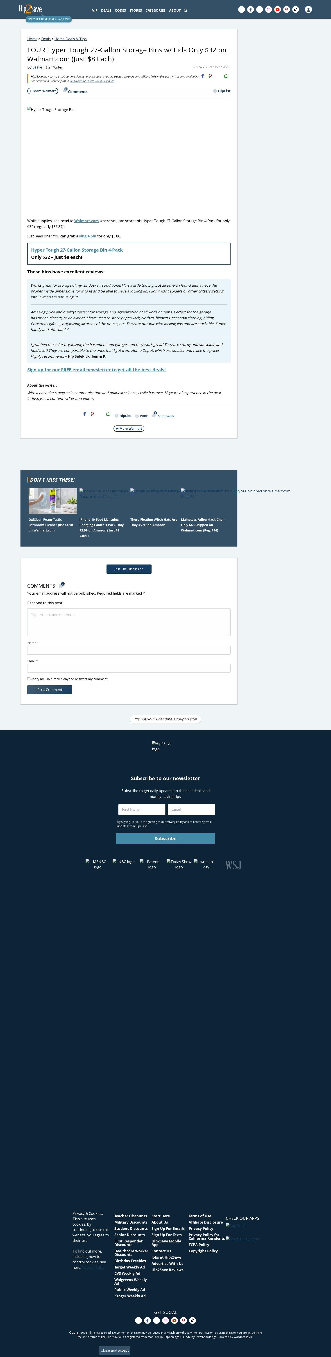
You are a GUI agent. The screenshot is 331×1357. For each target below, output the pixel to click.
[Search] (185, 10)
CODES (120, 10)
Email (32, 661)
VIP (94, 10)
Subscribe (166, 838)
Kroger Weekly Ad (130, 1296)
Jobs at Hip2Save (166, 1257)
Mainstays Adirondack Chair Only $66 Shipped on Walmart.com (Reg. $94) (203, 524)
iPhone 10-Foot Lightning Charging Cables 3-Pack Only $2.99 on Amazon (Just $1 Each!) (101, 527)
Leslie (37, 67)
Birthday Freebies (130, 1261)
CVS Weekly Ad (127, 1273)
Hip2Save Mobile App (166, 1242)
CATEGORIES (155, 10)
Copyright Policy (203, 1251)
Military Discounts (130, 1222)
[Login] (308, 9)
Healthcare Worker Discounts (131, 1252)
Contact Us (161, 1251)
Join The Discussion (129, 569)
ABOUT (175, 10)
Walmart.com (86, 220)
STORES (135, 10)
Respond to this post (44, 602)
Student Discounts (131, 1228)
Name (33, 643)
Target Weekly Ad (129, 1267)
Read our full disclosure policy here (92, 81)
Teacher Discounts (130, 1216)
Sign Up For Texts (167, 1235)
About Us (160, 1222)
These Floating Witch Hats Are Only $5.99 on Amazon (153, 522)
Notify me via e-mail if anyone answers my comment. (69, 679)
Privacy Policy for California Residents (207, 1236)
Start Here (161, 1216)
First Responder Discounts (128, 1242)
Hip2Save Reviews (168, 1270)
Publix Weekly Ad (129, 1289)
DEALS (106, 10)
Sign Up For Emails (168, 1228)
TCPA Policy (199, 1244)
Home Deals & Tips (70, 38)
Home (32, 38)
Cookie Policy (93, 1267)
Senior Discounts (129, 1235)
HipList (224, 91)
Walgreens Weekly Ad (130, 1281)
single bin (87, 236)
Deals (46, 38)
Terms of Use (200, 1216)
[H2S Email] (218, 76)
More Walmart (44, 91)
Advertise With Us (167, 1263)
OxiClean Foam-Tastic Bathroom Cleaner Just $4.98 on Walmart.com (51, 524)
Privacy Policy (201, 1228)
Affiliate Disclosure (206, 1222)
